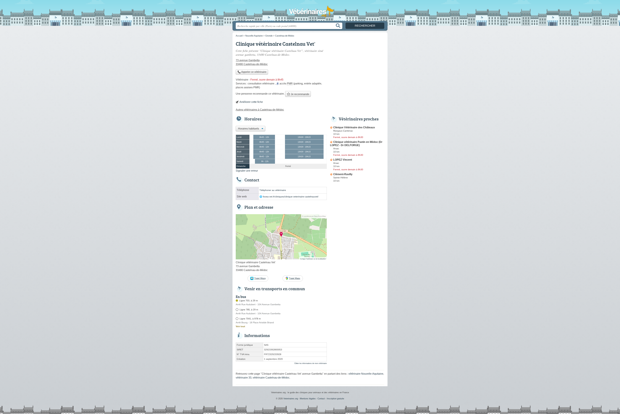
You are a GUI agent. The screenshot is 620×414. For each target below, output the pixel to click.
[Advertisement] (357, 62)
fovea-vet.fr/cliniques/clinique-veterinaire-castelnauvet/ (290, 196)
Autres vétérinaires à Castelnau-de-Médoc (260, 109)
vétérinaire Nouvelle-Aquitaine (365, 373)
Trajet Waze (260, 278)
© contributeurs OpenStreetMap (314, 216)
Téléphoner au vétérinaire (272, 190)
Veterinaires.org (310, 11)
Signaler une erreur (247, 170)
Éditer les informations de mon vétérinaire (310, 363)
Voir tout (240, 326)
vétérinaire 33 (243, 377)
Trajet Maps (294, 278)
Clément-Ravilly (342, 174)
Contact (321, 398)
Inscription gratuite (335, 398)
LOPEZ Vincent (342, 159)
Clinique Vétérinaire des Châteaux (354, 127)
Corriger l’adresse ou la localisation (313, 259)
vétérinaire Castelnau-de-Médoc (271, 377)
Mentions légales (308, 398)
